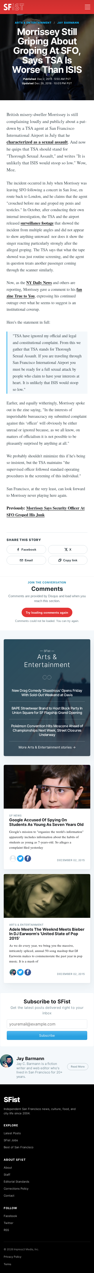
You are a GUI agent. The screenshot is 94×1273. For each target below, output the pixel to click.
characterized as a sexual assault (37, 142)
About (8, 1167)
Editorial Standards (16, 1181)
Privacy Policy (12, 1256)
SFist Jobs (11, 1140)
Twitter (8, 1223)
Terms (7, 1264)
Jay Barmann (68, 22)
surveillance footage (37, 223)
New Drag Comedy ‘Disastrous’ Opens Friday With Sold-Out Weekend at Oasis (47, 692)
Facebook (10, 1216)
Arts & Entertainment (33, 22)
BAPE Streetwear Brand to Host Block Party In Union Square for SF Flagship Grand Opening (47, 710)
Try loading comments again (47, 612)
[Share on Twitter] (20, 858)
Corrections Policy (16, 1188)
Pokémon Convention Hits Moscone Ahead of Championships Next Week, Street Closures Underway (47, 730)
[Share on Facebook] (27, 858)
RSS (6, 1230)
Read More (78, 1066)
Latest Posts (12, 1133)
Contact (9, 1195)
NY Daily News (39, 282)
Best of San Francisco (18, 1147)
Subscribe (47, 1035)
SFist (12, 1099)
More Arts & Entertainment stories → (47, 747)
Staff (7, 1174)
